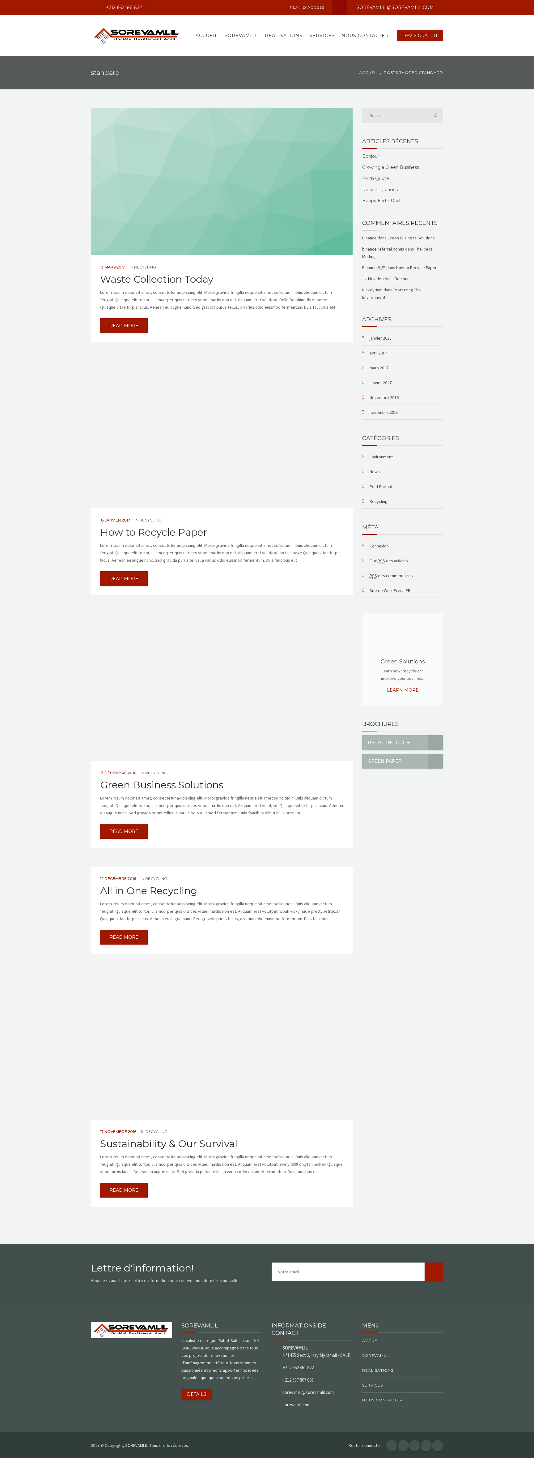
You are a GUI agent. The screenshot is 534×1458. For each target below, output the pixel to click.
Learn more (403, 690)
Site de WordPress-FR (390, 590)
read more (123, 325)
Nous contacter (365, 35)
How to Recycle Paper (153, 532)
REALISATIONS (284, 35)
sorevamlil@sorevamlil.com (395, 7)
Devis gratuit (420, 35)
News (375, 471)
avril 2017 (378, 353)
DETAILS (196, 1394)
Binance (369, 238)
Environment (381, 457)
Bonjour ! (371, 156)
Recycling (145, 267)
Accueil (207, 35)
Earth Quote (375, 178)
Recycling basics (380, 189)
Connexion (379, 546)
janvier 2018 (381, 338)
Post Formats (382, 486)
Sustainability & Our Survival (168, 1143)
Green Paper (385, 761)
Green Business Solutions (161, 785)
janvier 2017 (381, 382)
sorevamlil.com (296, 1405)
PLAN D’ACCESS (307, 7)
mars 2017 (379, 368)
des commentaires (391, 575)
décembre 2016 (384, 397)
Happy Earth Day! (381, 201)
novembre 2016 (384, 412)
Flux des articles (389, 561)
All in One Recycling (148, 890)
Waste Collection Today (156, 279)
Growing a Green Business (390, 167)
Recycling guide (389, 742)
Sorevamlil (241, 35)
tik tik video (373, 278)
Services (322, 35)
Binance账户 (373, 267)
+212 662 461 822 (124, 7)
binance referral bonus (383, 249)
